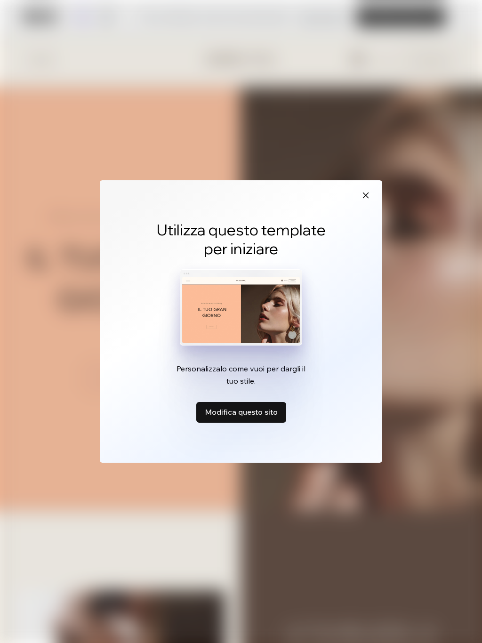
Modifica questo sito (241, 412)
